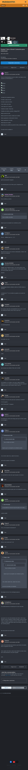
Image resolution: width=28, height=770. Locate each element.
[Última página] (26, 68)
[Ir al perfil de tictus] (2, 553)
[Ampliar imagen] (3, 83)
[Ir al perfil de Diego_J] (2, 431)
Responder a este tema (14, 62)
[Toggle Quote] (3, 214)
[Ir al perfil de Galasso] (2, 641)
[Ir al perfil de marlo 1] (2, 415)
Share (6, 687)
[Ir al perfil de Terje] (2, 283)
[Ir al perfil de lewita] (2, 500)
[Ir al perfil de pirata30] (2, 350)
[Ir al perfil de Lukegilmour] (2, 603)
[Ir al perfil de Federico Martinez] (2, 209)
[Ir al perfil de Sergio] (2, 396)
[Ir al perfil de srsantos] (2, 321)
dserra (4, 57)
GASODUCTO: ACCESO (14, 45)
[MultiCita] (2, 134)
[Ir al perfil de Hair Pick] (2, 471)
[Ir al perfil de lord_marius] (2, 364)
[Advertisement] (14, 22)
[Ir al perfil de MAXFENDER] (2, 485)
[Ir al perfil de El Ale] (2, 538)
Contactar (14, 765)
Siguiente (22, 67)
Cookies (19, 765)
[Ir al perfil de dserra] (2, 73)
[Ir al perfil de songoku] (2, 305)
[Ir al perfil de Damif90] (2, 379)
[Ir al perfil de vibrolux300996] (2, 264)
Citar (5, 134)
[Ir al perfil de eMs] (2, 176)
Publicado (12, 74)
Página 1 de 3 (14, 67)
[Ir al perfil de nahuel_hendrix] (2, 195)
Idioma (8, 765)
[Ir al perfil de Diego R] (2, 524)
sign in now (7, 675)
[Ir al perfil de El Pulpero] (2, 233)
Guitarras (15, 58)
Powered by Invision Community (14, 768)
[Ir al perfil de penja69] (2, 248)
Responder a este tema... (9, 680)
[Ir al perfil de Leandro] (2, 335)
